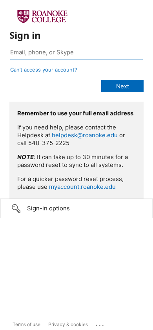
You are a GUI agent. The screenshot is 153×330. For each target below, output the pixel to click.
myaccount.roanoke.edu (82, 186)
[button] (76, 208)
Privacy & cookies (68, 324)
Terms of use (26, 324)
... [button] (100, 323)
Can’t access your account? (43, 69)
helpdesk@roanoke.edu (85, 135)
